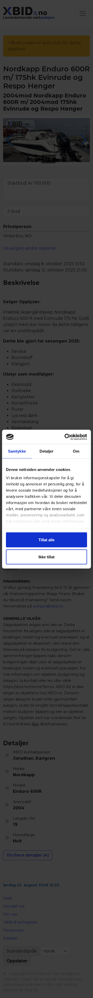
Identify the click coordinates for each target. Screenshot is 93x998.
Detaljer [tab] (47, 451)
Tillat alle (46, 540)
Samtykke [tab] (17, 451)
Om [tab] (76, 451)
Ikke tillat (46, 556)
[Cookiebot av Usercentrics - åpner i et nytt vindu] (65, 436)
